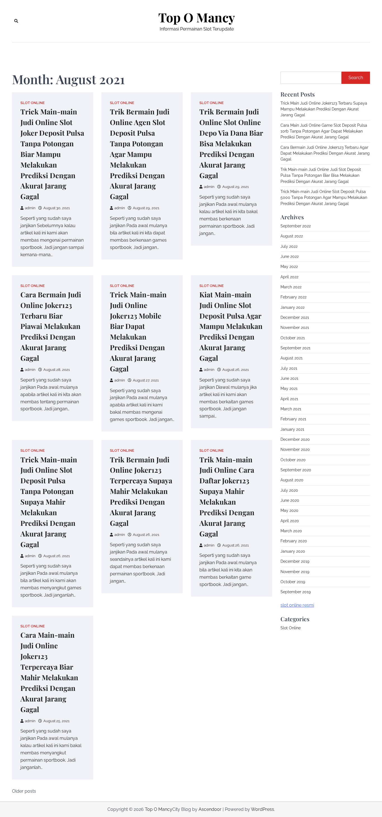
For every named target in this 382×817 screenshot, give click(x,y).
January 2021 (292, 429)
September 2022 (295, 226)
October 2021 (292, 338)
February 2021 (293, 419)
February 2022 (293, 297)
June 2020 (289, 500)
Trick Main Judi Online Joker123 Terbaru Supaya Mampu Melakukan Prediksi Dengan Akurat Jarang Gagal (323, 109)
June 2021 (289, 378)
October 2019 (292, 582)
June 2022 (289, 256)
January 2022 (292, 307)
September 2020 (295, 470)
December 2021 (294, 317)
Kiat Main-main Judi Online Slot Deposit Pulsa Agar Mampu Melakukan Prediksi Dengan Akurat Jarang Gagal (231, 326)
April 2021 (289, 399)
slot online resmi (297, 605)
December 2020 (295, 439)
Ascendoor (210, 809)
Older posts (24, 791)
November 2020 (295, 450)
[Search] (16, 21)
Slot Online (32, 103)
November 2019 (294, 571)
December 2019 (294, 561)
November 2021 (294, 327)
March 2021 (290, 409)
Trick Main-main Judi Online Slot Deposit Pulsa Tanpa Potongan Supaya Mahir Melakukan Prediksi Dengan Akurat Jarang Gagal (48, 502)
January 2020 (292, 551)
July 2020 (289, 490)
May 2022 (289, 266)
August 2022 (291, 236)
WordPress (262, 809)
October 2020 (293, 460)
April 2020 (289, 521)
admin (30, 208)
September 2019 (295, 592)
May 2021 (289, 389)
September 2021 (295, 348)
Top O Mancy (196, 17)
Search (355, 77)
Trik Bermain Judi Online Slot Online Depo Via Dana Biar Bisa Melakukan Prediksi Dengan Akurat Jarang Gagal (231, 143)
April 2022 (289, 277)
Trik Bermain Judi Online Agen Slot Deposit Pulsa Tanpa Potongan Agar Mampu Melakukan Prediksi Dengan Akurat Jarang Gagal (139, 154)
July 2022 (289, 246)
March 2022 (290, 287)
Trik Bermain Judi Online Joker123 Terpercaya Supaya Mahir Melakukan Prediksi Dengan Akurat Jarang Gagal (141, 491)
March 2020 (291, 531)
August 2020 (291, 480)
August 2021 (291, 358)
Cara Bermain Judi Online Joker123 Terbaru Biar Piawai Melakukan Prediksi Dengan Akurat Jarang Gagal (50, 326)
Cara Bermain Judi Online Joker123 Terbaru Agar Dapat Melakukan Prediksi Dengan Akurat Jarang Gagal (325, 153)
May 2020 (289, 510)
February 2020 (293, 541)
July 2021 (288, 368)
